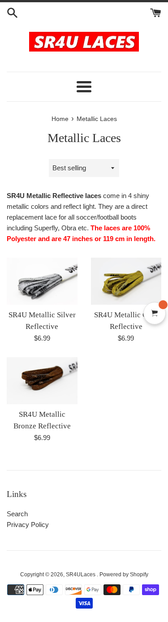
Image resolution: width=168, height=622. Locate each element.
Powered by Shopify (123, 574)
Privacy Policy (28, 524)
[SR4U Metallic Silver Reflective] (42, 281)
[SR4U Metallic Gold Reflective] (126, 281)
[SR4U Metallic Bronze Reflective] (42, 380)
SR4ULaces (81, 574)
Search (17, 514)
